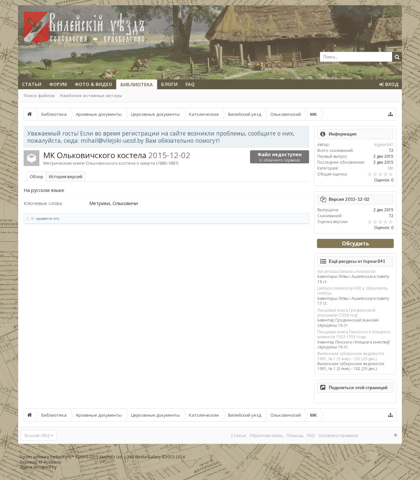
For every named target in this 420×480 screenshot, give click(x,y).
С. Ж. (31, 218)
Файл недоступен (280, 156)
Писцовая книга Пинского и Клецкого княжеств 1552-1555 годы (353, 334)
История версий (65, 176)
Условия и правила (338, 435)
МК (390, 168)
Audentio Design (72, 467)
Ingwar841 (383, 144)
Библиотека (136, 84)
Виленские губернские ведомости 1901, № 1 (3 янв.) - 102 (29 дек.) (350, 356)
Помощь (295, 435)
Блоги (169, 84)
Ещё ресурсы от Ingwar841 (357, 261)
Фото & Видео (93, 84)
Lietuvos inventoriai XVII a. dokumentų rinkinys (352, 290)
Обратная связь (266, 435)
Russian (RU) (37, 435)
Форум (58, 84)
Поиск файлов (39, 95)
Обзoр (36, 176)
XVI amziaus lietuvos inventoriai (346, 271)
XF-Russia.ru (49, 462)
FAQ (190, 84)
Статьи (31, 84)
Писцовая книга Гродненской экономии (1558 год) (346, 312)
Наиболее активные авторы (91, 95)
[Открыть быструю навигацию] (390, 114)
